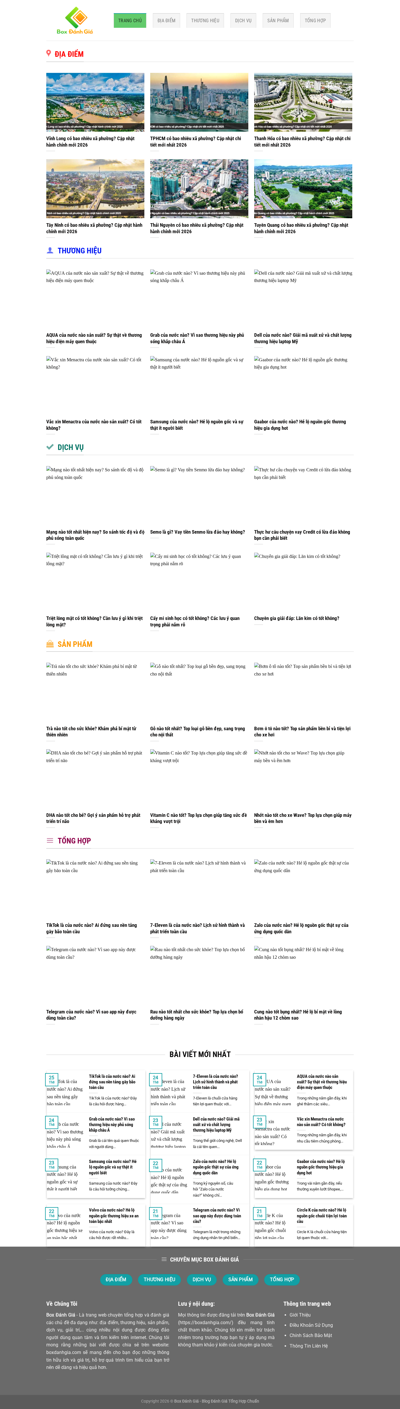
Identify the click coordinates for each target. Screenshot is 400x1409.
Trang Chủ (130, 20)
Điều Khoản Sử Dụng (311, 1325)
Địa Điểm (167, 20)
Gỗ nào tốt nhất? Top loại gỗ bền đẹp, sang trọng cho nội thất (197, 732)
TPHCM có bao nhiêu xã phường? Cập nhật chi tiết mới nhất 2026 (195, 142)
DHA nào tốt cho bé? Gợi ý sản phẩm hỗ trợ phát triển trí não (93, 818)
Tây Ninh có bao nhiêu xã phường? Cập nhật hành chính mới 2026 (94, 228)
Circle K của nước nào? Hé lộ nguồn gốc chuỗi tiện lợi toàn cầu (322, 1215)
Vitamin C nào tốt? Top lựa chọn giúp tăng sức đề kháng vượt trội (198, 818)
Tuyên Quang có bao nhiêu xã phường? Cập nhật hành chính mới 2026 (301, 228)
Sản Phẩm (278, 20)
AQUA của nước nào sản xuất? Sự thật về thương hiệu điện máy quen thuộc (94, 338)
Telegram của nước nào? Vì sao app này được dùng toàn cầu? (91, 1015)
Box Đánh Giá (60, 1315)
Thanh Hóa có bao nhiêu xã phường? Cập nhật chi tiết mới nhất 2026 (302, 142)
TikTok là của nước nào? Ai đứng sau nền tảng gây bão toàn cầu (91, 928)
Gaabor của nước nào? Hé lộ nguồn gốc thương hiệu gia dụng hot (300, 425)
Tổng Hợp (315, 20)
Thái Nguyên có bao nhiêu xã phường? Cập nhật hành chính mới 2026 (196, 228)
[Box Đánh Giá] (75, 20)
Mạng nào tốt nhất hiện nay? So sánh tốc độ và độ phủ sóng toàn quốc (95, 535)
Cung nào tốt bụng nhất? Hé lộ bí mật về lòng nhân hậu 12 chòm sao (298, 1015)
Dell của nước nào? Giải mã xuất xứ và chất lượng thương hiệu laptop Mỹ (303, 338)
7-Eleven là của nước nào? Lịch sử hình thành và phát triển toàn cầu (197, 928)
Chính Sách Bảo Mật (311, 1335)
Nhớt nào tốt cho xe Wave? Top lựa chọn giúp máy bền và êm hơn (303, 818)
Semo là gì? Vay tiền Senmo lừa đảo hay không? (197, 532)
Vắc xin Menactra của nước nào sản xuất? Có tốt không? (93, 425)
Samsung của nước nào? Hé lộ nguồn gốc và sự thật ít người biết (196, 425)
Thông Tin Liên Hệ (309, 1346)
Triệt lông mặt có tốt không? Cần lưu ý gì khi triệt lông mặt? (94, 622)
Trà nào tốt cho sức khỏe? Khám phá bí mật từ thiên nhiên (91, 732)
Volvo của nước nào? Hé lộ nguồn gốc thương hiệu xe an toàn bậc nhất (114, 1215)
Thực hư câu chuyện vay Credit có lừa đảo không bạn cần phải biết (302, 535)
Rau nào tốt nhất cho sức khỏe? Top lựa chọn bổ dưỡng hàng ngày (196, 1015)
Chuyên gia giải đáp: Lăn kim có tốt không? (296, 618)
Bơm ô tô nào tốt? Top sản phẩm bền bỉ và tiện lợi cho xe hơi (302, 732)
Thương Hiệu (205, 20)
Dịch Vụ (243, 20)
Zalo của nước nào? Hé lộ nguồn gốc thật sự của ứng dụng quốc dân (301, 928)
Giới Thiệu (300, 1315)
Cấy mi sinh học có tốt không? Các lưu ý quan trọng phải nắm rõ (195, 622)
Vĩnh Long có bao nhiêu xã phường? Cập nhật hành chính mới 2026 (90, 142)
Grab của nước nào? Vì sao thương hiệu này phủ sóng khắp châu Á (197, 338)
